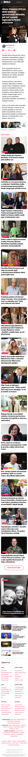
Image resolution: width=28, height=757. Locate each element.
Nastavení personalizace (14, 744)
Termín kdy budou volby (6, 676)
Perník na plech (18, 697)
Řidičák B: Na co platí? (19, 710)
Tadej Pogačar (18, 676)
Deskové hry (7, 734)
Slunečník (5, 726)
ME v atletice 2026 (5, 693)
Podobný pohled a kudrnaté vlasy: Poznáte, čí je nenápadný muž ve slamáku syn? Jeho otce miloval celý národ (14, 300)
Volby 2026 (3, 670)
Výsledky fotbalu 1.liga (6, 689)
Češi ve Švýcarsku (5, 710)
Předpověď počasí (21, 719)
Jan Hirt (16, 674)
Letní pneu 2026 (18, 704)
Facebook (4, 741)
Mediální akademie (22, 741)
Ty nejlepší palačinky (19, 687)
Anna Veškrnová (10, 45)
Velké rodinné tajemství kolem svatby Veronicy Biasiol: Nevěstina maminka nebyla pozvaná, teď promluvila (13, 242)
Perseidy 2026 (10, 721)
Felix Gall (17, 678)
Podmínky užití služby (6, 743)
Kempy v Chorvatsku (5, 704)
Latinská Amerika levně (6, 712)
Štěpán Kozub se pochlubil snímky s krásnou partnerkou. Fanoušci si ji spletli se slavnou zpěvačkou (13, 417)
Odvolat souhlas (23, 743)
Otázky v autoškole (19, 712)
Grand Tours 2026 (19, 680)
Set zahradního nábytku (19, 726)
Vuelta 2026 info (18, 670)
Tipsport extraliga (5, 691)
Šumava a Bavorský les (6, 708)
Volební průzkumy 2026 (6, 672)
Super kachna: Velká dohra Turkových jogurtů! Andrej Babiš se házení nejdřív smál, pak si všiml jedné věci (13, 214)
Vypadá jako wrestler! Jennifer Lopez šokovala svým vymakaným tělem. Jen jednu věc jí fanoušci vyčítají (13, 530)
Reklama (9, 741)
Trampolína (23, 725)
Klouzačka (10, 726)
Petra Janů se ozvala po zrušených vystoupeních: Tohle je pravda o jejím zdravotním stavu (14, 446)
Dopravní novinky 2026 (20, 708)
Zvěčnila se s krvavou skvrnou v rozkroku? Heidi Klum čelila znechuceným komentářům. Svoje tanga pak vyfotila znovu (13, 185)
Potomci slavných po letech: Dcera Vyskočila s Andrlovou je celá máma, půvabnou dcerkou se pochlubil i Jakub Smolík (14, 501)
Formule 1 (3, 695)
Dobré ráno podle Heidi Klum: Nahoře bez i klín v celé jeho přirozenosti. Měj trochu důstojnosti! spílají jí (13, 360)
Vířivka (17, 728)
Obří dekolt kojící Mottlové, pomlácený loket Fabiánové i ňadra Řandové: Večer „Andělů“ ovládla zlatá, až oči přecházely (12, 330)
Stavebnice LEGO (7, 732)
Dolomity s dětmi (5, 714)
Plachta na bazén (16, 725)
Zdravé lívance (18, 691)
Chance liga (3, 687)
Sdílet (11, 50)
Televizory (13, 734)
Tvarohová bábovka (19, 693)
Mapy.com (13, 719)
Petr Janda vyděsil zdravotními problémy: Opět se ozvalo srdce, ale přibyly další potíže (13, 473)
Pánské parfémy (13, 736)
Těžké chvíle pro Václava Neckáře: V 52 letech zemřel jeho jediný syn (12, 157)
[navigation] (2, 2)
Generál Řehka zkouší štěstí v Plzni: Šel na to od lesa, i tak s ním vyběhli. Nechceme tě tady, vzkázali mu (13, 559)
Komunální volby (4, 680)
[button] (14, 34)
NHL (2, 697)
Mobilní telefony (19, 730)
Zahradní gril (12, 728)
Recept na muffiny (19, 689)
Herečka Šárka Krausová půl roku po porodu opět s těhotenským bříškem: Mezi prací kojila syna (13, 271)
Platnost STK (18, 714)
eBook (5, 50)
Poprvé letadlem (4, 706)
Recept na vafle (18, 695)
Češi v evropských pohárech (14, 723)
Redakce (15, 741)
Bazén (10, 725)
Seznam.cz (19, 2)
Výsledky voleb (4, 674)
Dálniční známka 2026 (19, 706)
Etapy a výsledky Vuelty (20, 672)
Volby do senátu (4, 678)
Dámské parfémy (15, 732)
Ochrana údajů (15, 743)
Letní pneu (22, 732)
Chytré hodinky (19, 734)
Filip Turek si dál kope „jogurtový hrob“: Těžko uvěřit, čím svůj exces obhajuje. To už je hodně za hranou (13, 388)
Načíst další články (13, 567)
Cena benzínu (17, 721)
